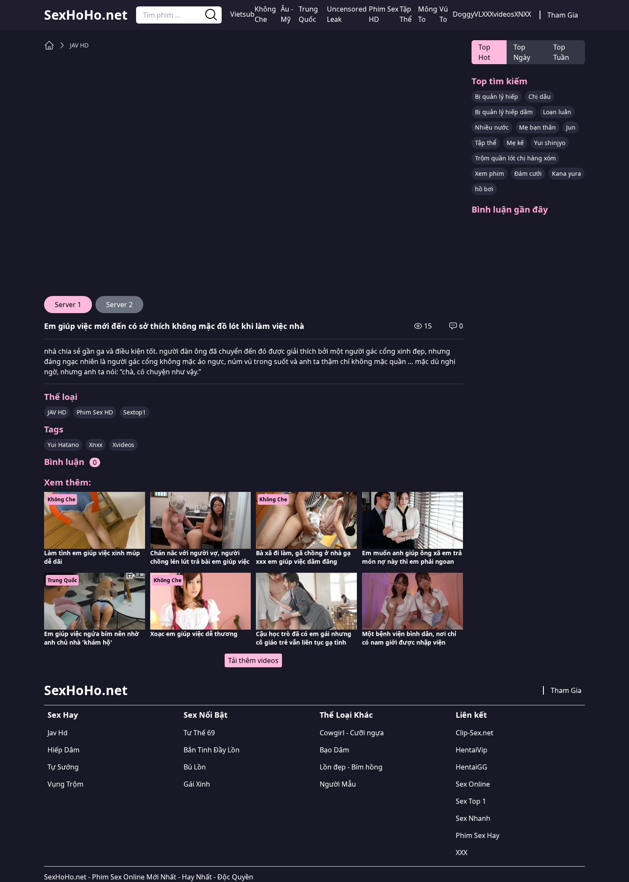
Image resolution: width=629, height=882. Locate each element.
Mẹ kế (515, 143)
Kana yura (566, 173)
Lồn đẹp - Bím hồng (351, 767)
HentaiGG (471, 767)
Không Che (265, 14)
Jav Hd (57, 732)
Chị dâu (539, 96)
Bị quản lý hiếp (496, 96)
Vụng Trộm (65, 784)
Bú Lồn (195, 767)
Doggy (463, 14)
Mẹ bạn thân (537, 127)
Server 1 (68, 304)
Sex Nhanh (473, 818)
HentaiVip (471, 750)
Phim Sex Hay (477, 835)
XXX (461, 852)
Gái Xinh (197, 784)
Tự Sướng (63, 767)
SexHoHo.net (86, 15)
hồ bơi (484, 189)
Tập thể (485, 143)
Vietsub (242, 14)
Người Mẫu (338, 784)
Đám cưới (528, 173)
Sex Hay (62, 715)
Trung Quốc (308, 14)
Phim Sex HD (383, 14)
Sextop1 (134, 412)
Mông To (427, 14)
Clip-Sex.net (474, 732)
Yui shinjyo (549, 143)
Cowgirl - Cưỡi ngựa (352, 732)
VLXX (482, 14)
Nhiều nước (492, 127)
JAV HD (79, 45)
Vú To (443, 14)
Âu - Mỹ (287, 14)
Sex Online (473, 784)
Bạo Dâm (334, 750)
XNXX (522, 14)
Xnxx (95, 445)
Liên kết (471, 715)
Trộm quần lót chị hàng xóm (515, 158)
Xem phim (489, 173)
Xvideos (502, 14)
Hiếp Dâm (63, 750)
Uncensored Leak (347, 14)
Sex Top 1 (471, 801)
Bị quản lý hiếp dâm (504, 112)
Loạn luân (557, 112)
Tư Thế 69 (199, 732)
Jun (571, 127)
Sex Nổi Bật (206, 715)
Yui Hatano (63, 445)
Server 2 (119, 304)
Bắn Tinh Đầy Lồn (212, 750)
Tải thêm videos (253, 660)
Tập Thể (406, 14)
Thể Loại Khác (346, 715)
